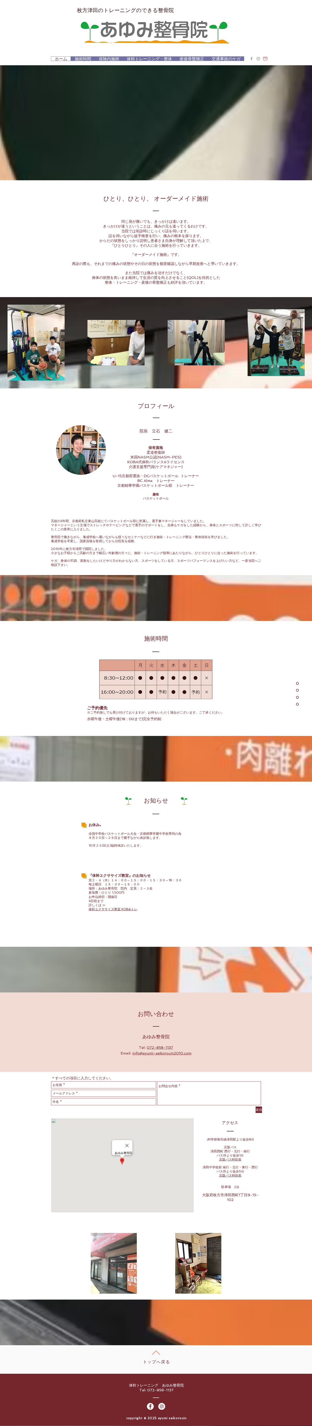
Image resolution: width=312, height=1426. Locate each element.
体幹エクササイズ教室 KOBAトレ (113, 909)
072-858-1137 (160, 1047)
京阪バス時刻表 (230, 1159)
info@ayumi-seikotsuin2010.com (161, 1053)
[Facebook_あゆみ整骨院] (251, 58)
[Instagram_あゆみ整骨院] (258, 58)
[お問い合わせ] (265, 58)
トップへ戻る (156, 1362)
